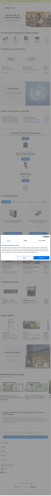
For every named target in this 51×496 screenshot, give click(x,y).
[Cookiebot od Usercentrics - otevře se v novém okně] (43, 237)
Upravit (24, 257)
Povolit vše (41, 257)
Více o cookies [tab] (42, 240)
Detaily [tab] (25, 240)
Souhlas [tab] (9, 240)
